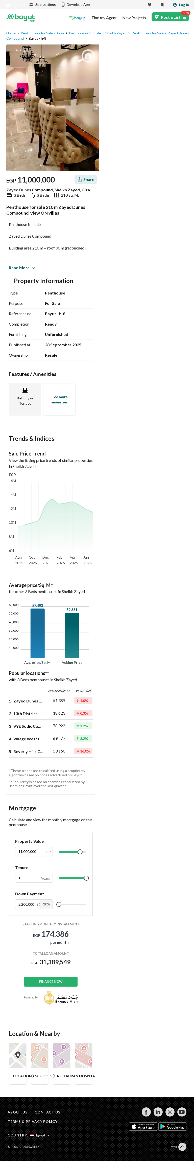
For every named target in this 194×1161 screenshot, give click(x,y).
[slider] (80, 851)
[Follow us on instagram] (170, 1115)
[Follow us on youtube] (181, 1115)
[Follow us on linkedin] (158, 1115)
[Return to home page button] (21, 18)
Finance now (50, 982)
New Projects (134, 18)
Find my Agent (104, 18)
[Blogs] (77, 17)
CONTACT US (47, 1112)
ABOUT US (18, 1112)
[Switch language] (14, 5)
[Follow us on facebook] (146, 1115)
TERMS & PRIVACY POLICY (32, 1121)
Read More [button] (19, 267)
